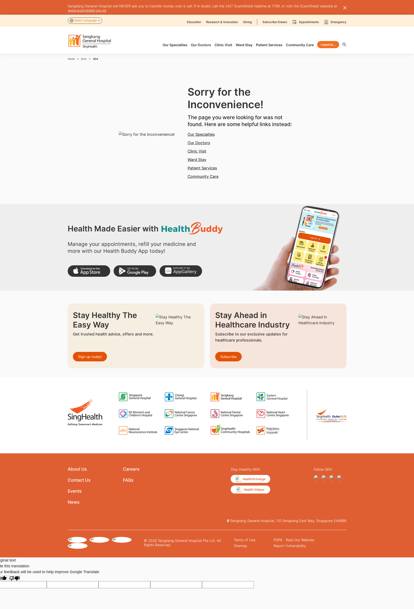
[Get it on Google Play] (135, 271)
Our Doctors (199, 143)
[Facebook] (317, 478)
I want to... (328, 44)
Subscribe (228, 356)
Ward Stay (197, 159)
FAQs (128, 480)
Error (84, 58)
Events (75, 491)
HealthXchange (254, 479)
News (74, 502)
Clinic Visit (197, 151)
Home (71, 58)
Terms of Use (244, 540)
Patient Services (202, 168)
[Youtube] (340, 478)
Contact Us (79, 480)
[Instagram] (324, 478)
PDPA (278, 540)
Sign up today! (90, 356)
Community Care (203, 176)
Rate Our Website (300, 540)
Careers (131, 469)
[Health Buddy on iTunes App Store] (89, 271)
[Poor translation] (14, 578)
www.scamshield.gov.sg (87, 10)
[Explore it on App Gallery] (181, 271)
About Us (77, 469)
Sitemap (240, 546)
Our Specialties (201, 134)
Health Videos (254, 489)
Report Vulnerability (290, 546)
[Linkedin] (332, 478)
